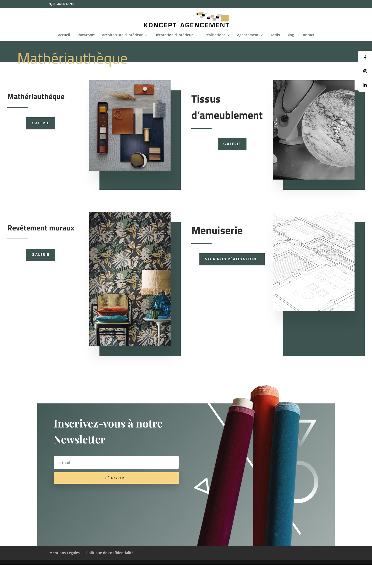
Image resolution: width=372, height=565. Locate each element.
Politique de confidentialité (110, 552)
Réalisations (214, 35)
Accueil (64, 35)
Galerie (40, 123)
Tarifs (275, 35)
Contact (307, 35)
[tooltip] (365, 57)
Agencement (248, 35)
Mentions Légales (64, 552)
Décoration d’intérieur (173, 35)
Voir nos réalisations (232, 259)
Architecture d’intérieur (122, 35)
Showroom (86, 35)
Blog (290, 35)
